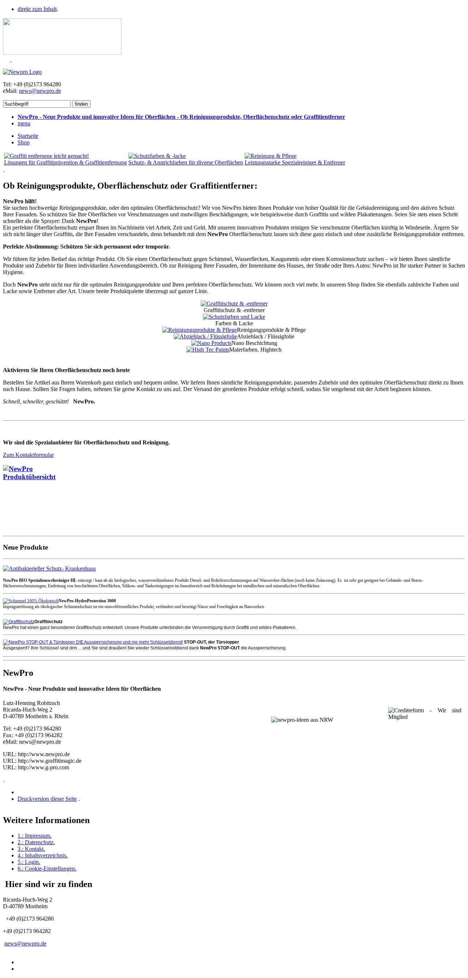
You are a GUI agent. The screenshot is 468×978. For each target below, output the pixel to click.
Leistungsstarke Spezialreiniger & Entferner (295, 162)
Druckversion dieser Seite (47, 799)
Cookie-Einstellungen (47, 868)
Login (29, 862)
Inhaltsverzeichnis (43, 855)
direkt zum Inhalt (37, 9)
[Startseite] (22, 72)
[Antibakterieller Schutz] (49, 568)
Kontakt (31, 849)
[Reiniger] (271, 156)
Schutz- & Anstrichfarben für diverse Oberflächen (185, 162)
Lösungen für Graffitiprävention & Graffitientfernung (65, 162)
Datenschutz (36, 842)
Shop (24, 142)
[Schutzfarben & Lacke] (157, 156)
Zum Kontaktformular (28, 455)
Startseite (28, 136)
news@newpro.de (40, 91)
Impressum (35, 836)
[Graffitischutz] (46, 156)
